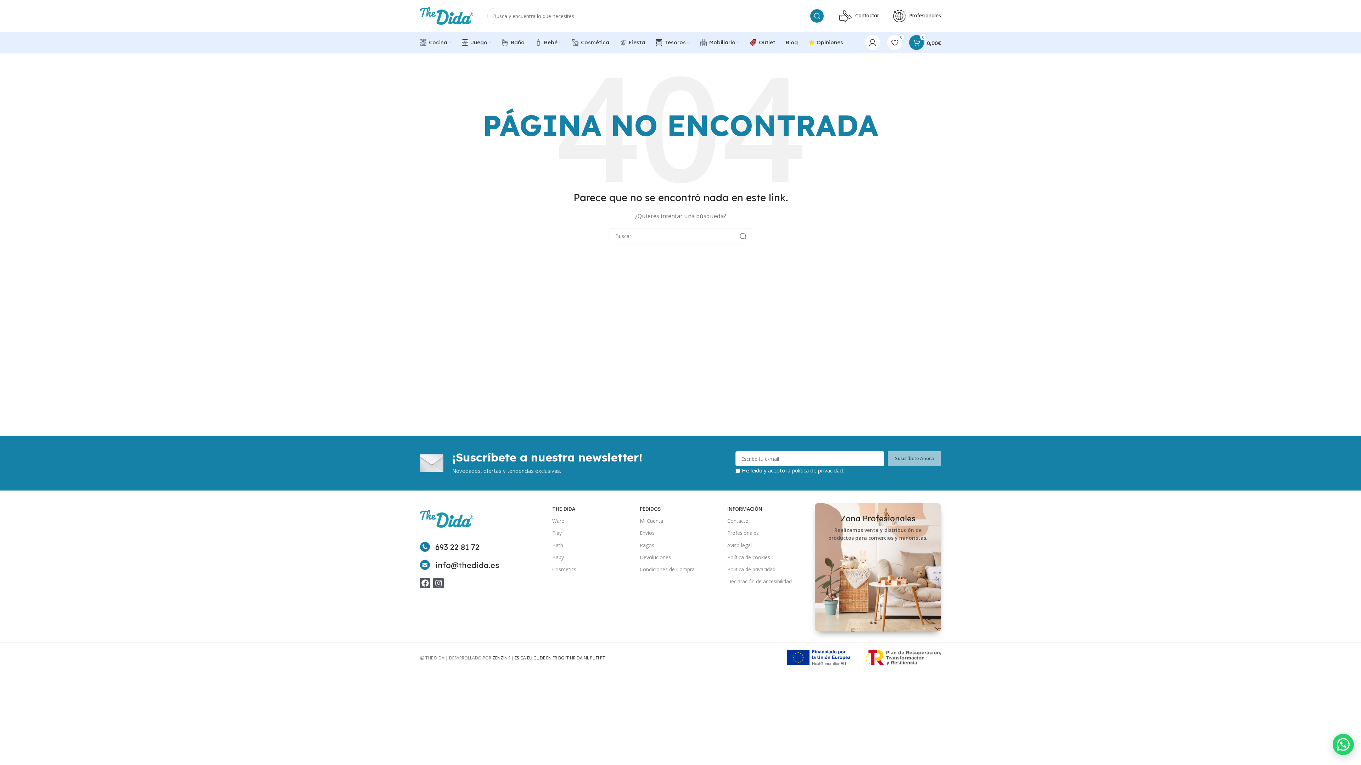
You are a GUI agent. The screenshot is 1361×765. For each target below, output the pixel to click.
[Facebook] (425, 583)
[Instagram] (438, 583)
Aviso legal (739, 545)
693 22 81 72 (457, 547)
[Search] (817, 16)
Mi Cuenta (651, 520)
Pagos (647, 545)
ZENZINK (501, 658)
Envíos (647, 532)
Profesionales (743, 532)
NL (586, 658)
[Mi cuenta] (873, 42)
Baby (558, 557)
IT (567, 658)
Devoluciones (655, 557)
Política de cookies (748, 557)
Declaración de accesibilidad (759, 581)
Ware (558, 520)
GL (536, 658)
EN (548, 658)
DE (542, 658)
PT (602, 658)
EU (529, 658)
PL (592, 658)
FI (597, 658)
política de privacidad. (818, 470)
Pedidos (650, 508)
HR (573, 658)
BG (561, 658)
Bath (557, 545)
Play (557, 532)
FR (555, 658)
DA (580, 658)
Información (744, 508)
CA (523, 658)
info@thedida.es (467, 565)
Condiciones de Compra (667, 569)
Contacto (738, 520)
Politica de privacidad (751, 569)
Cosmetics (564, 569)
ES (517, 658)
